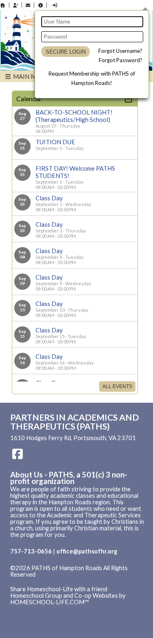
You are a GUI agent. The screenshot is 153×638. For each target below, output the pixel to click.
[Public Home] (3, 5)
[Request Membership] (15, 5)
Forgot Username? (120, 51)
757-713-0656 (31, 551)
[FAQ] (40, 5)
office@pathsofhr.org (86, 551)
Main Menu (30, 76)
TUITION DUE (55, 141)
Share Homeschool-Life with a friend (58, 589)
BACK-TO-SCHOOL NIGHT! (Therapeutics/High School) (74, 116)
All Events (117, 386)
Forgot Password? (120, 60)
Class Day (49, 198)
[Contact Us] (28, 5)
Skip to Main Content (44, 581)
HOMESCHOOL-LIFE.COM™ (49, 602)
